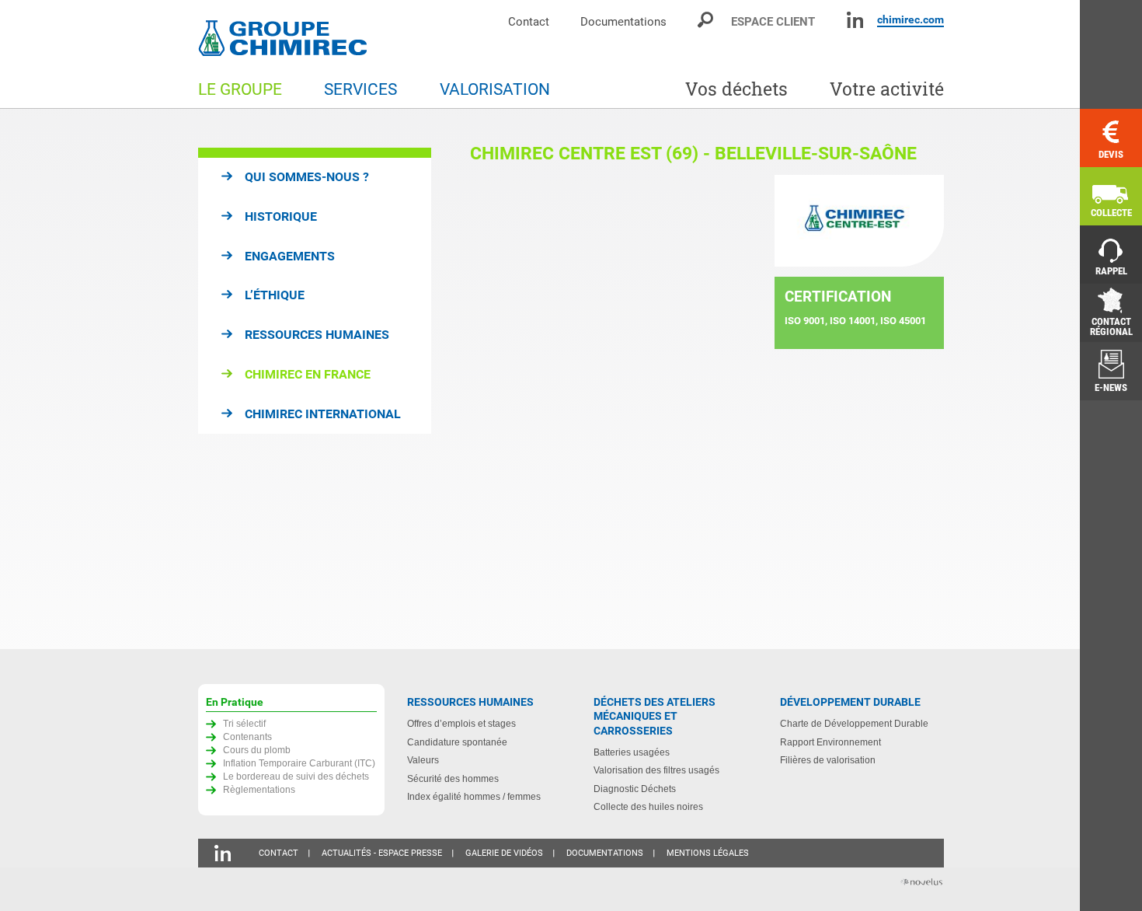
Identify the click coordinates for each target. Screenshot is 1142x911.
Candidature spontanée (457, 742)
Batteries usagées (632, 752)
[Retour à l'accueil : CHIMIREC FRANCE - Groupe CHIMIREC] (286, 40)
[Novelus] (920, 883)
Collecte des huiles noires (648, 806)
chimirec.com (910, 19)
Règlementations (259, 789)
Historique (281, 216)
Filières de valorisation (828, 760)
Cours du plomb (257, 750)
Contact (528, 21)
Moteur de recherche (706, 20)
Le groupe (240, 89)
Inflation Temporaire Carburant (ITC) (299, 763)
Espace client (773, 21)
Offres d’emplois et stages (461, 723)
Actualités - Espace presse (382, 853)
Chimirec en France (308, 374)
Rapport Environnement (830, 742)
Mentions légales (708, 853)
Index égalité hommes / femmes (474, 796)
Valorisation (495, 89)
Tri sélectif (244, 723)
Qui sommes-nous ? (307, 176)
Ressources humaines (317, 334)
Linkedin (855, 20)
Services (360, 89)
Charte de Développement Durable (854, 723)
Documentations (623, 21)
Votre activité (887, 89)
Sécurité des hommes (453, 778)
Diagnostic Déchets (635, 789)
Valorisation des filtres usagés (656, 770)
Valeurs (423, 760)
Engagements (290, 256)
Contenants (247, 736)
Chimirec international (323, 414)
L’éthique (275, 295)
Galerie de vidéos (504, 853)
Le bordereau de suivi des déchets (296, 776)
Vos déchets (736, 89)
